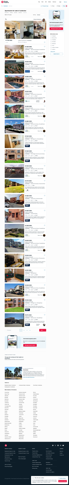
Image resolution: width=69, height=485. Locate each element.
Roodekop (35, 406)
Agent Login (48, 468)
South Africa (7, 12)
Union (53, 45)
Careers (61, 453)
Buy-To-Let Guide (35, 466)
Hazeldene (54, 39)
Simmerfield (35, 411)
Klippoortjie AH (21, 419)
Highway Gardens (22, 411)
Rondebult (35, 402)
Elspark (6, 428)
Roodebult (35, 404)
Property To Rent (22, 448)
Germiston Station (22, 397)
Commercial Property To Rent (23, 453)
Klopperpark (21, 421)
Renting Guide (34, 468)
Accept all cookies (62, 481)
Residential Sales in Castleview (10, 385)
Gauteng (11, 12)
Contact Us (62, 455)
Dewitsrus (6, 414)
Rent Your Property (21, 456)
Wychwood (35, 436)
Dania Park (7, 407)
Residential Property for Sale (10, 451)
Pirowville (35, 395)
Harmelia (20, 404)
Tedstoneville (35, 419)
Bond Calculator (49, 451)
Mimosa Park (54, 37)
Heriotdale (21, 409)
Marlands (20, 433)
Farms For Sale (7, 460)
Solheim (34, 412)
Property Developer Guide (37, 464)
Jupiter (20, 416)
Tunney (34, 421)
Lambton (53, 49)
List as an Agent (49, 470)
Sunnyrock (35, 416)
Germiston (20, 12)
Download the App (49, 458)
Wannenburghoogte (36, 430)
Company (61, 448)
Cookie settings (62, 478)
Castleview (25, 12)
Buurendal (6, 400)
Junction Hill (21, 414)
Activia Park (7, 392)
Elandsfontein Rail (8, 423)
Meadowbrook (21, 435)
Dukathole (6, 419)
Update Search (56, 53)
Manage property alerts (56, 28)
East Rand (15, 12)
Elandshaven (7, 424)
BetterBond (48, 462)
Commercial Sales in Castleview (24, 385)
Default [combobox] (38, 14)
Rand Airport (35, 400)
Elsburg (6, 426)
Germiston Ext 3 (7, 438)
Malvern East (21, 431)
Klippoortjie (21, 418)
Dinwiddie (54, 41)
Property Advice (35, 451)
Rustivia (34, 409)
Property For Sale (8, 448)
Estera (6, 430)
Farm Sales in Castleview (37, 385)
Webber (34, 431)
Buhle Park (6, 399)
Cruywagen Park (8, 406)
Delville (6, 411)
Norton (34, 392)
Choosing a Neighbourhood (37, 454)
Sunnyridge (35, 414)
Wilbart (34, 433)
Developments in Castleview (10, 386)
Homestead (21, 412)
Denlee (6, 412)
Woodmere (35, 435)
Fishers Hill (6, 431)
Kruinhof (20, 424)
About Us (61, 451)
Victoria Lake (35, 426)
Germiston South (22, 395)
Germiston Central (8, 436)
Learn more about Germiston (28, 377)
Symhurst (35, 418)
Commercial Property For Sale (10, 453)
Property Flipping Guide (36, 462)
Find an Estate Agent (8, 466)
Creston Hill (7, 404)
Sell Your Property (8, 464)
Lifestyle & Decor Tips (36, 456)
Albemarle (54, 43)
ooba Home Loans (49, 464)
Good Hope (21, 400)
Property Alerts (48, 456)
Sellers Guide (34, 460)
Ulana (34, 423)
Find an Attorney (49, 454)
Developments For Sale (9, 455)
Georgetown (7, 433)
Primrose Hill (35, 399)
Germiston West (22, 399)
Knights (20, 423)
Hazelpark (54, 35)
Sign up (65, 1)
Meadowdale (21, 436)
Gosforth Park (21, 402)
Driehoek (6, 418)
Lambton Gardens (55, 47)
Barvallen (6, 397)
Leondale (20, 430)
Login (60, 1)
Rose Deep (35, 407)
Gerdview (6, 435)
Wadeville (35, 428)
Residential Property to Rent (23, 451)
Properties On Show (8, 458)
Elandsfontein (7, 421)
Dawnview (6, 409)
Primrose (34, 397)
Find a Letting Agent (22, 458)
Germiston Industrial (22, 392)
